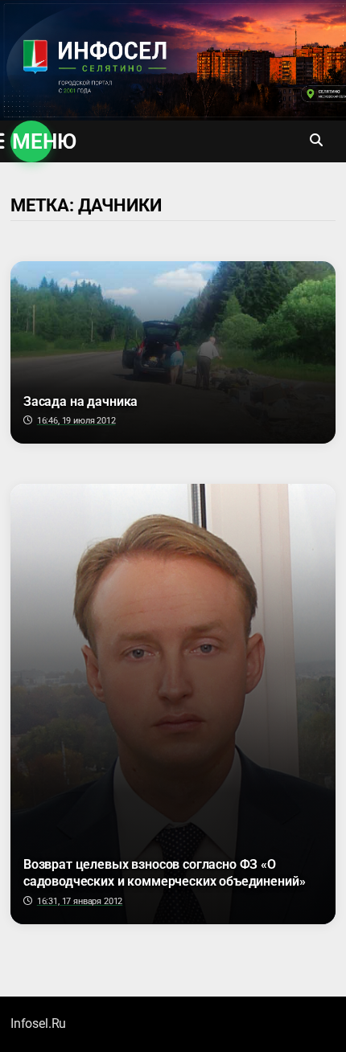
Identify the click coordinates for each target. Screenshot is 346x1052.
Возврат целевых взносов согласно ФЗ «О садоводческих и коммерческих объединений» (164, 873)
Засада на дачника (80, 401)
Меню (32, 141)
